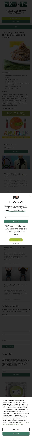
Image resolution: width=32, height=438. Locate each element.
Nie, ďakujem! (16, 243)
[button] (29, 195)
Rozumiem (16, 433)
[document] (16, 219)
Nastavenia (16, 429)
